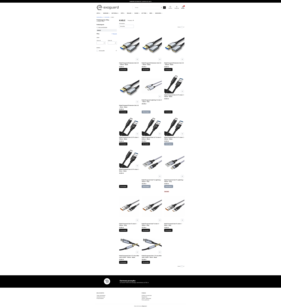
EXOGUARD (102, 50)
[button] (164, 7)
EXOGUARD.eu (100, 17)
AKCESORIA (106, 17)
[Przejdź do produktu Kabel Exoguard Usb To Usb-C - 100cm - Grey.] (129, 206)
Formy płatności (145, 299)
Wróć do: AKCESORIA (102, 27)
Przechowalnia (100, 298)
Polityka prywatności (147, 295)
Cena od (99, 40)
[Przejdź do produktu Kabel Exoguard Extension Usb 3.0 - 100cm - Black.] (129, 46)
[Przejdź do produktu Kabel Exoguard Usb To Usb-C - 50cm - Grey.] (174, 206)
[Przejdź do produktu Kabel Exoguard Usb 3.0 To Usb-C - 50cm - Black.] (129, 158)
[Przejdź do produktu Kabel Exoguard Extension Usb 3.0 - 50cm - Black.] (129, 88)
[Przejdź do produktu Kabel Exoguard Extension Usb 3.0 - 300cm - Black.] (174, 46)
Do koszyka (123, 69)
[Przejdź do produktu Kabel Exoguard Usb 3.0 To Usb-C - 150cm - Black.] (129, 126)
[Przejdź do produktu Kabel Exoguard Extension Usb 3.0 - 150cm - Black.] (152, 46)
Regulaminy (144, 297)
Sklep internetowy (140, 306)
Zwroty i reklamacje (146, 298)
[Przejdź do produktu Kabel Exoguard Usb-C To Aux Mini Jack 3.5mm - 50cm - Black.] (152, 244)
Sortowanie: (122, 23)
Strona (179, 27)
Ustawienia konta (101, 297)
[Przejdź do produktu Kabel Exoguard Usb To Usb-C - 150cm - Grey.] (152, 206)
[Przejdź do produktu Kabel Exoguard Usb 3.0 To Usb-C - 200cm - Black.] (152, 126)
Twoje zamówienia (101, 295)
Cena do (110, 40)
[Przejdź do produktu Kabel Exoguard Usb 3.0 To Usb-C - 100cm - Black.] (174, 83)
